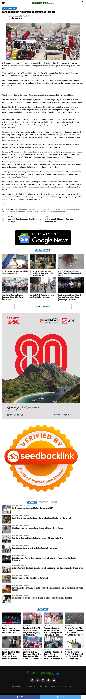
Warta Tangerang (60, 211)
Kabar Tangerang (73, 209)
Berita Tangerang (40, 209)
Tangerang (21, 211)
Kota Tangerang (9, 211)
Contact (72, 686)
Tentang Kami (15, 686)
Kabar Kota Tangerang (57, 209)
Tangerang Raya (46, 211)
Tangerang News (33, 211)
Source (4, 204)
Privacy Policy (43, 686)
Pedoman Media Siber (29, 686)
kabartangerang (16, 18)
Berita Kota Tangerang (23, 209)
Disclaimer (54, 686)
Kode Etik (63, 686)
